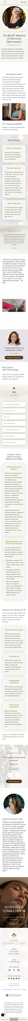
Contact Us (14, 924)
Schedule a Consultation (14, 357)
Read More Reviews (14, 781)
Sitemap (24, 989)
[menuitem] (9, 970)
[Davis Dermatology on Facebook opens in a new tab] (14, 970)
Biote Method (22, 31)
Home (3, 31)
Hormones (15, 31)
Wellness (8, 31)
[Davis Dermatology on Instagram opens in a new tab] (9, 970)
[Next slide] (18, 775)
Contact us (5, 734)
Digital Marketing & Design (15, 995)
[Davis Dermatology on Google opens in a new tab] (18, 970)
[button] (2, 1014)
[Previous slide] (10, 775)
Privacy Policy (16, 989)
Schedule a (14, 907)
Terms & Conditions (7, 989)
